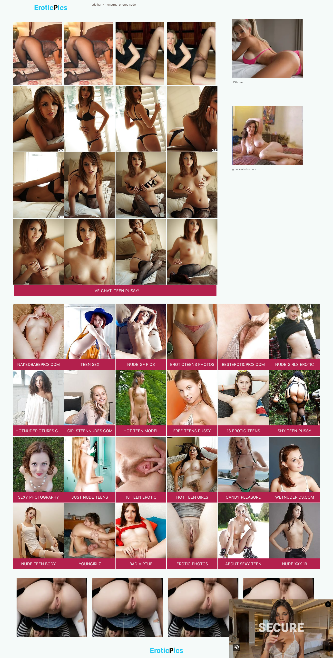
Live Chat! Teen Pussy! (115, 290)
